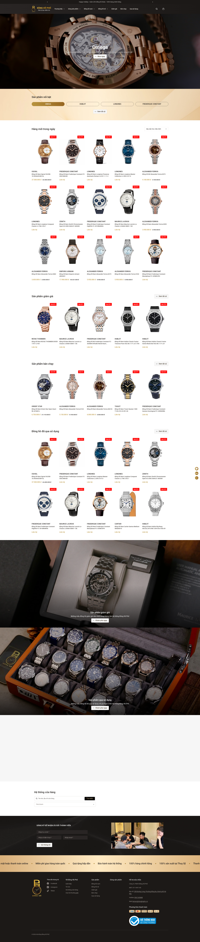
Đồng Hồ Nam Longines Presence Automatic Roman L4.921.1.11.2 (98, 175)
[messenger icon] (196, 468)
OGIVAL (35, 171)
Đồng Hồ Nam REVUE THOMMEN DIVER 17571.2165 (45, 342)
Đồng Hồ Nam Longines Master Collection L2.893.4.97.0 (125, 175)
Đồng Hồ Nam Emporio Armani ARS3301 (69, 275)
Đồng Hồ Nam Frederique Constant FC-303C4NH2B (72, 175)
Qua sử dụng (134, 9)
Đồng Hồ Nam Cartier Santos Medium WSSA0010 (127, 527)
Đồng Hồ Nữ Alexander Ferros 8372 (154, 174)
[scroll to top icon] (196, 462)
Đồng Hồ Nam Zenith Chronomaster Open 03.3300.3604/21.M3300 (71, 225)
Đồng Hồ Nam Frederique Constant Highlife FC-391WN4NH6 (98, 225)
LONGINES (91, 171)
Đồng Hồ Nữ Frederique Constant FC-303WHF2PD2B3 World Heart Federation (99, 343)
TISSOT (118, 406)
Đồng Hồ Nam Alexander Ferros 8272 (99, 274)
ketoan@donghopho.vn (140, 901)
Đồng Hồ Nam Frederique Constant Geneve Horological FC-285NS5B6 (153, 410)
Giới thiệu (69, 884)
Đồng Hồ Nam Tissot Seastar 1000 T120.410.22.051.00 (126, 410)
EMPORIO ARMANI (66, 271)
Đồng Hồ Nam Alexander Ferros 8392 (154, 224)
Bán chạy (123, 9)
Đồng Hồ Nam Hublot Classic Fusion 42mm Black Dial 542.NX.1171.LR (154, 342)
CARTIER (118, 524)
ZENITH (62, 221)
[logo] (41, 9)
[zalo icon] (196, 473)
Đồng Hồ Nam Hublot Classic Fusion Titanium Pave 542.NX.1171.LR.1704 (127, 342)
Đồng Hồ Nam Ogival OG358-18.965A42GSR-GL (41, 175)
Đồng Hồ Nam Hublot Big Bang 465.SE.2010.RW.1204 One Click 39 (153, 527)
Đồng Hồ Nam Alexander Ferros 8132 (71, 409)
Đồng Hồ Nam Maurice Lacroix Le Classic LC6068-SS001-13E (126, 225)
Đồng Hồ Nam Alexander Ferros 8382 (44, 274)
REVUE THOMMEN (38, 339)
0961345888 (138, 897)
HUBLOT (118, 339)
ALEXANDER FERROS (150, 171)
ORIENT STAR (37, 406)
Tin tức (68, 887)
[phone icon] (196, 478)
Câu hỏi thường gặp (72, 893)
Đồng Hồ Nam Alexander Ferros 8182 (127, 274)
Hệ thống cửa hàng (72, 890)
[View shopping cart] (163, 9)
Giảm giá (114, 9)
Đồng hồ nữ (95, 887)
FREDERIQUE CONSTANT (68, 171)
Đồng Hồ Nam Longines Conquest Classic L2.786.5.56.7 (43, 225)
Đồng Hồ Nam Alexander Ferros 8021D (99, 409)
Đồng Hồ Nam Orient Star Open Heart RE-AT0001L (44, 410)
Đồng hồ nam (95, 884)
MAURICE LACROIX (122, 221)
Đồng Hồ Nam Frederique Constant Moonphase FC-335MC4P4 (153, 275)
